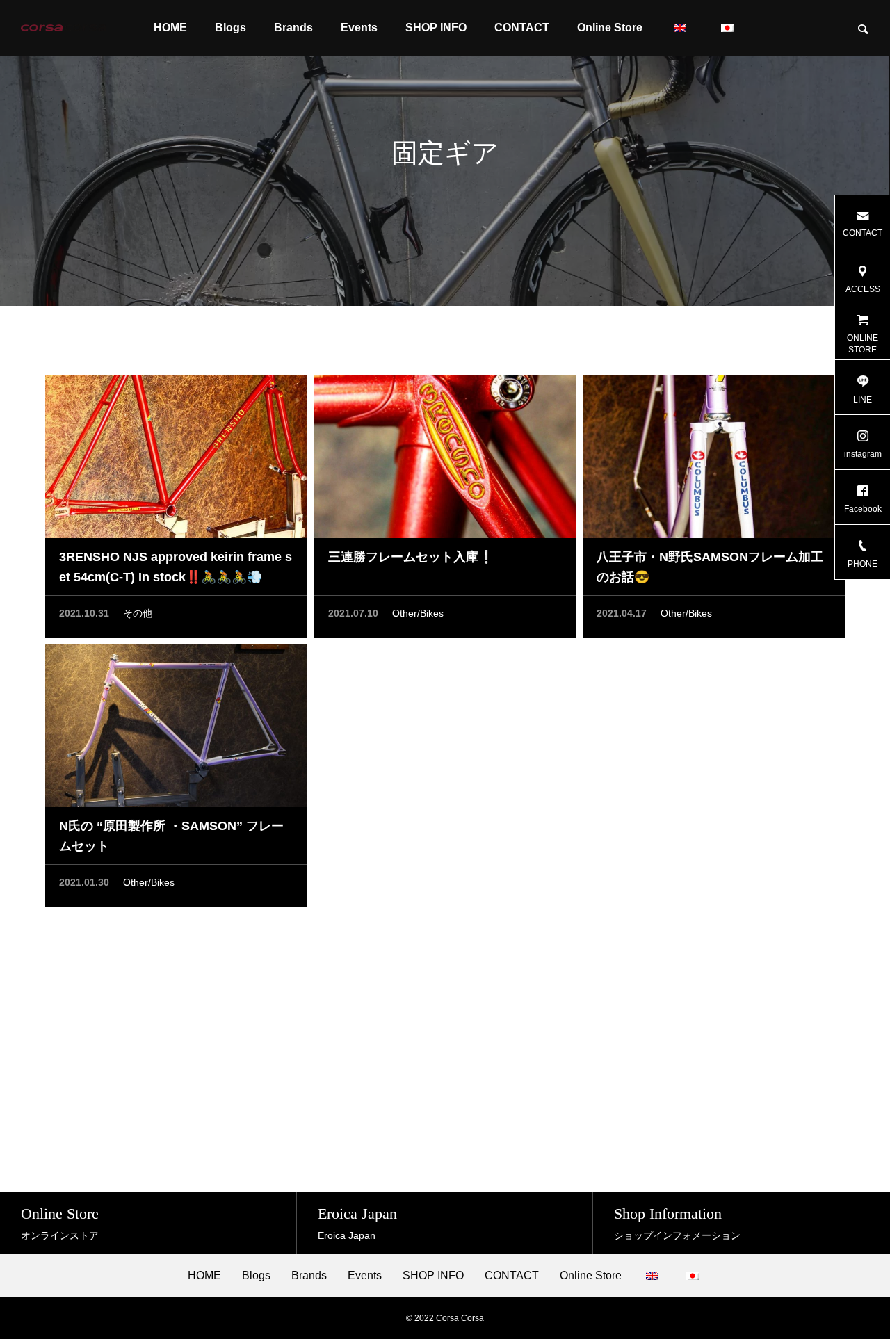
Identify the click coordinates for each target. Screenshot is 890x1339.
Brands (293, 27)
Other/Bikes (418, 613)
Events (359, 27)
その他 (137, 613)
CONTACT (521, 27)
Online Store (609, 27)
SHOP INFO (436, 27)
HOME (170, 27)
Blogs (230, 27)
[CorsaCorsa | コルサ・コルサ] (63, 28)
